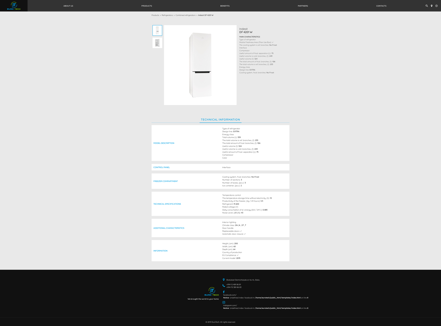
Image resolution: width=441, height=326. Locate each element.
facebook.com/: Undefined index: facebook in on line (265, 296)
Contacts (381, 5)
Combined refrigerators (185, 15)
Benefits (225, 5)
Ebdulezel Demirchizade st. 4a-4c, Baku (243, 279)
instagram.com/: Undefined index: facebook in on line (265, 306)
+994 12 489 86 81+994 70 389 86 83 (233, 285)
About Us (68, 5)
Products (146, 5)
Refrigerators (167, 15)
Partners (303, 5)
